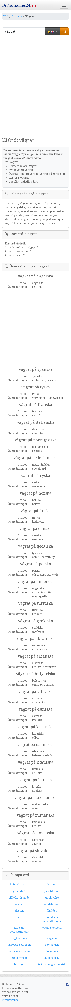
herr (19, 917)
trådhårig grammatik (52, 964)
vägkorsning (19, 938)
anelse (19, 904)
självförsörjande (19, 897)
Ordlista (17, 16)
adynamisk (52, 944)
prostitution (51, 891)
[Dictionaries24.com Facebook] (67, 984)
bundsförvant (51, 904)
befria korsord (19, 884)
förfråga (52, 910)
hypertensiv (51, 958)
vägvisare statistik (19, 944)
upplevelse (52, 897)
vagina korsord (52, 927)
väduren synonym (19, 951)
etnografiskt (19, 958)
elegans (19, 910)
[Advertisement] (35, 83)
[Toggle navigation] (64, 5)
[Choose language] (52, 31)
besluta (51, 884)
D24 (5, 16)
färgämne (52, 951)
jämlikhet (19, 891)
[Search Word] (64, 31)
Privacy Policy (10, 999)
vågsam (52, 938)
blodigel (19, 964)
